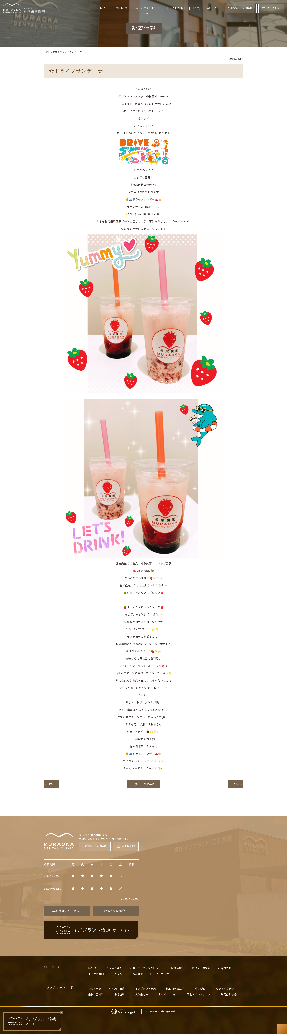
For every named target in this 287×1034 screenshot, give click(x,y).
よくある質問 (96, 974)
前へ (52, 784)
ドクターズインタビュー (147, 968)
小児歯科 (119, 994)
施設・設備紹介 (201, 968)
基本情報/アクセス (66, 911)
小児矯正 (200, 988)
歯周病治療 (118, 988)
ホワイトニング (167, 994)
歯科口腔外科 (96, 994)
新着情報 (137, 974)
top (282, 1029)
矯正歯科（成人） (175, 988)
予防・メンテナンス (199, 994)
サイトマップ (161, 974)
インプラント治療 (145, 988)
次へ (235, 784)
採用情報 (226, 968)
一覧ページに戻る (143, 784)
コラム (118, 974)
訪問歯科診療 (229, 994)
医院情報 (176, 968)
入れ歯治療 (141, 994)
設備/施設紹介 (114, 911)
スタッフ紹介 (114, 968)
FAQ (196, 8)
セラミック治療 (225, 988)
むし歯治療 (94, 988)
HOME (92, 968)
